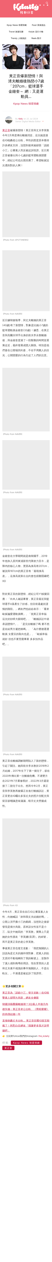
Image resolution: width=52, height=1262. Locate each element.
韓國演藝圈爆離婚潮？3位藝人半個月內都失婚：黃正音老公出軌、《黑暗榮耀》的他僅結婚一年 (25, 1009)
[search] (47, 3)
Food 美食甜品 (38, 25)
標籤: (6, 1042)
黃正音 (6, 130)
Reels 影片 (36, 38)
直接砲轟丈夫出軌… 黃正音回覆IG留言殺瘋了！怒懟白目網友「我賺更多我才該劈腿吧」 (26, 1025)
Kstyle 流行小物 (36, 31)
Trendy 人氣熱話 (18, 38)
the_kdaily (43, 1036)
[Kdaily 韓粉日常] (26, 8)
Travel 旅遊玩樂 (16, 31)
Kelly (21, 118)
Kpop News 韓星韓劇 (17, 25)
